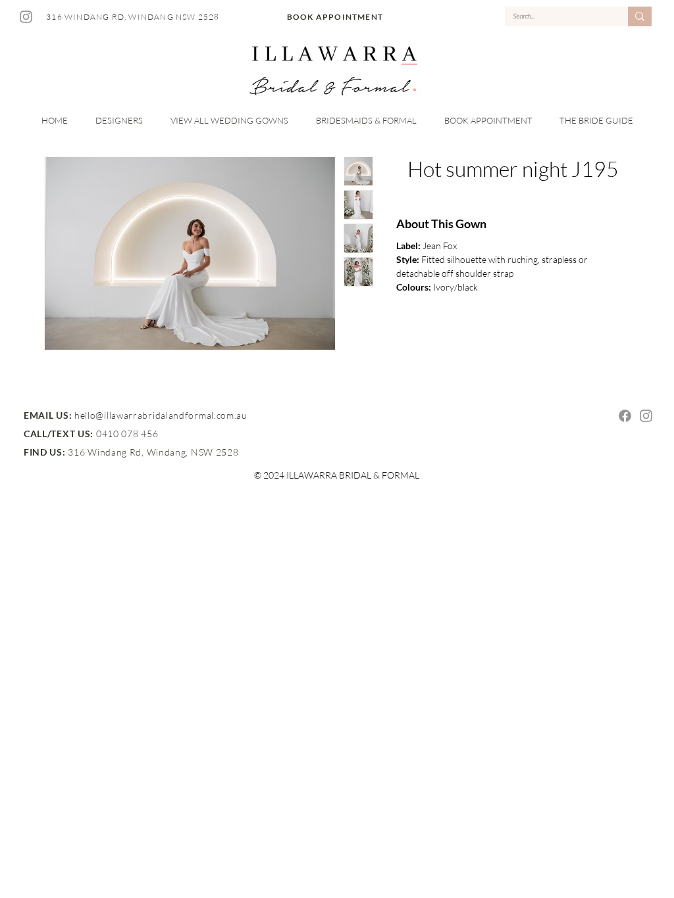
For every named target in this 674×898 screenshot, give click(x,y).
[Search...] (640, 16)
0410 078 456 (127, 433)
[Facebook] (625, 416)
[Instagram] (26, 17)
